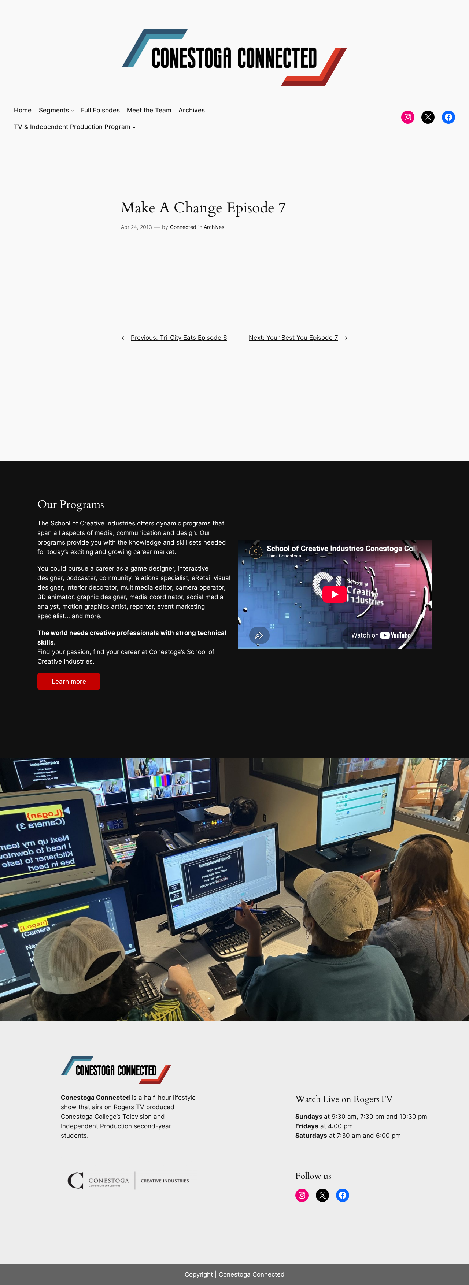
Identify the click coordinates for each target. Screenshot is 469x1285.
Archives (214, 227)
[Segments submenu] (72, 110)
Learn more (69, 681)
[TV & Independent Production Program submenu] (134, 127)
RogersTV (373, 1099)
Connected (183, 227)
